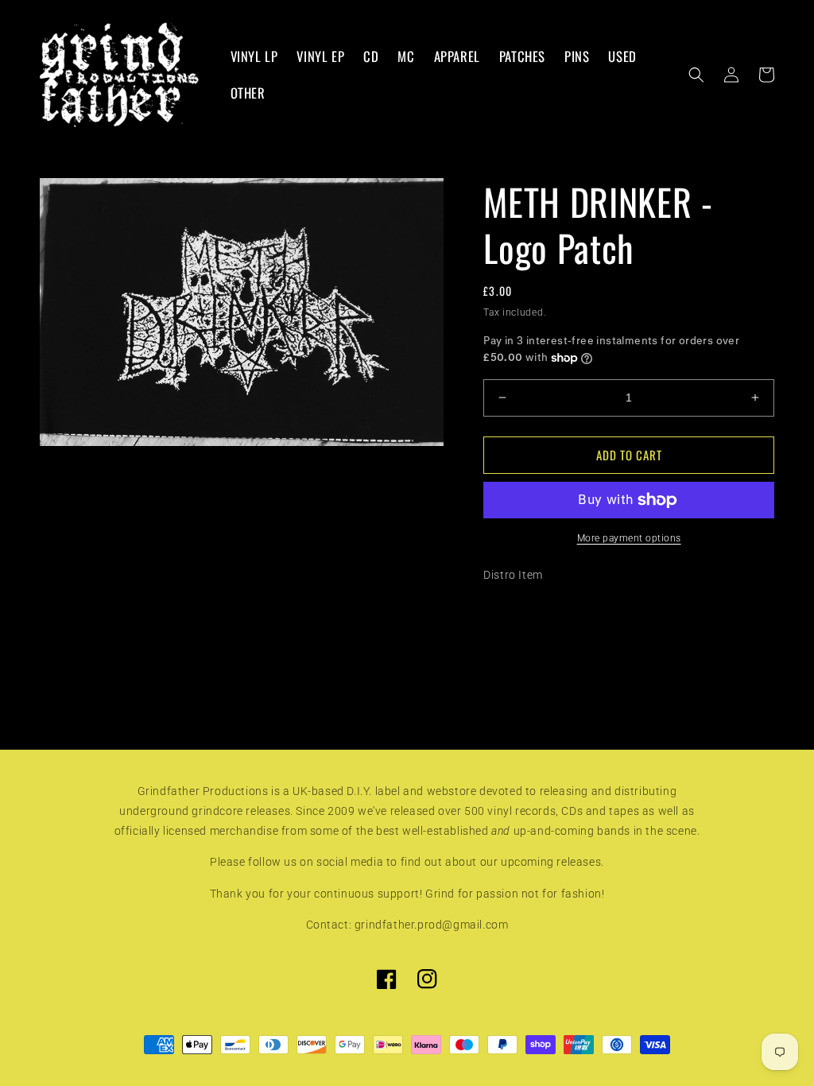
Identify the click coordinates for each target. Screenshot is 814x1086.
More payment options (629, 538)
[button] (696, 74)
